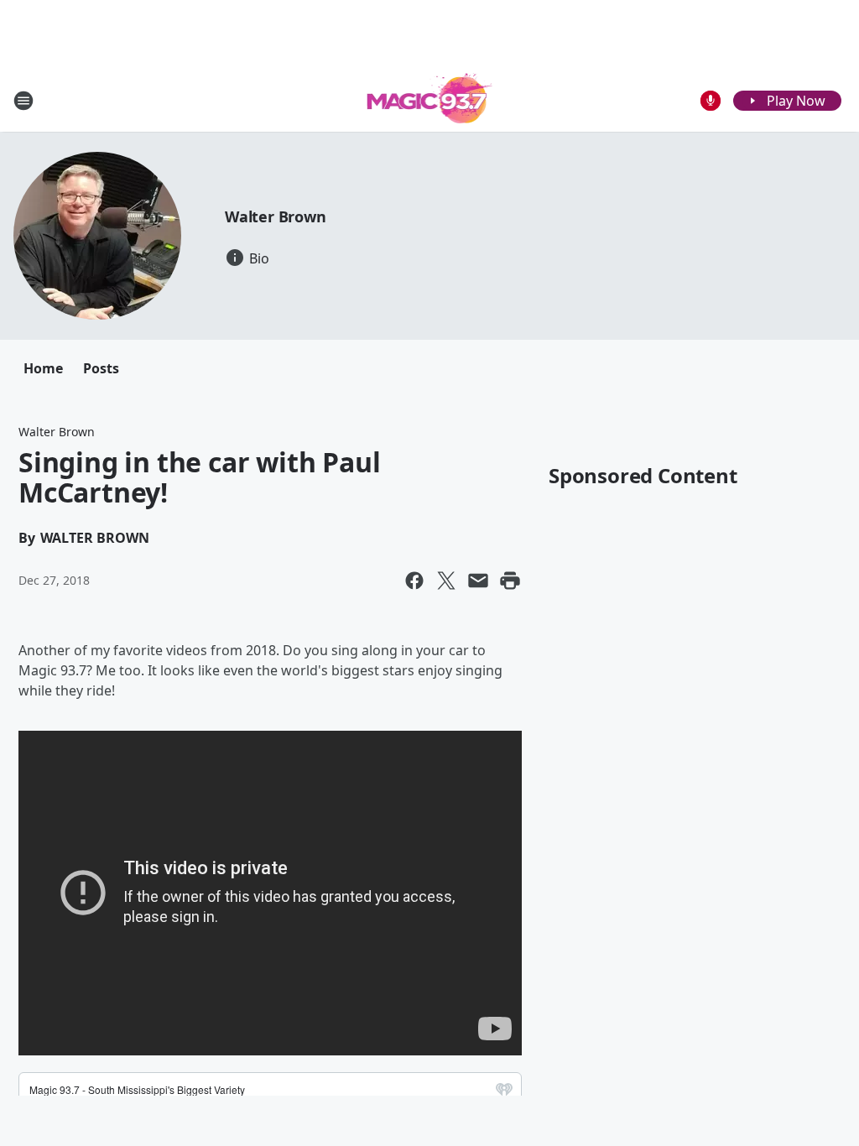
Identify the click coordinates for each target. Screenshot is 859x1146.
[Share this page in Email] (478, 580)
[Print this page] (510, 580)
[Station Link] (430, 100)
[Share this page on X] (446, 580)
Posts (101, 368)
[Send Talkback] (710, 101)
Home (43, 368)
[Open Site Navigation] (23, 101)
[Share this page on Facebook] (414, 580)
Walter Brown (275, 216)
